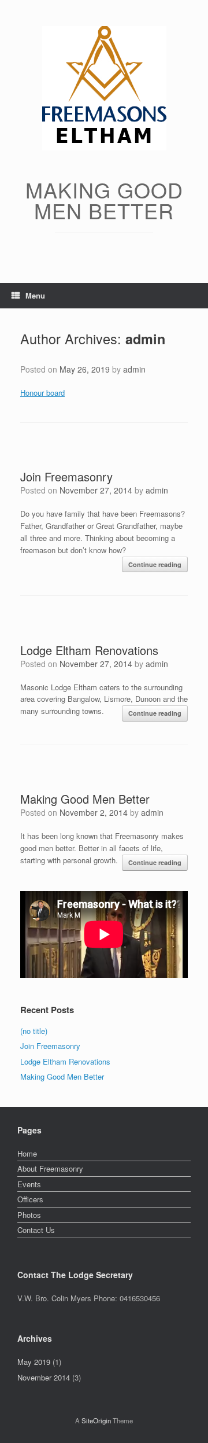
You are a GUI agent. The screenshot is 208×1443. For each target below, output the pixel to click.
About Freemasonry (50, 1168)
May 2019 (33, 1361)
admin (145, 338)
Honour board (42, 392)
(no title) (33, 1030)
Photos (29, 1214)
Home (27, 1153)
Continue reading (154, 564)
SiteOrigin (96, 1420)
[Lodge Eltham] (104, 88)
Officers (30, 1199)
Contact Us (36, 1229)
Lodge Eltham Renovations (89, 650)
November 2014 (43, 1377)
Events (29, 1184)
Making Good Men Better (85, 798)
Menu (35, 295)
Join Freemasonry (66, 476)
